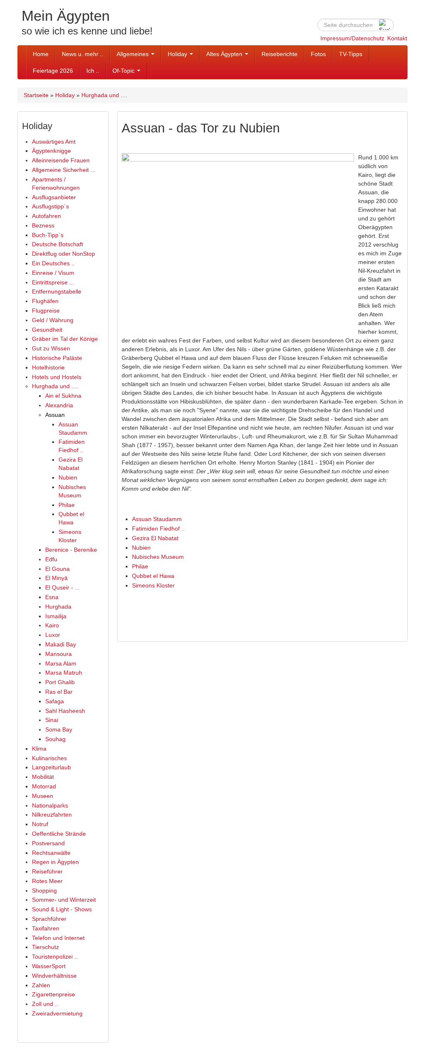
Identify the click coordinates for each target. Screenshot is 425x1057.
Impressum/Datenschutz (352, 38)
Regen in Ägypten (55, 862)
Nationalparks (50, 805)
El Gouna (57, 568)
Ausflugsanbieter (54, 197)
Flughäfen (45, 301)
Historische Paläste (57, 358)
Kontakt (397, 38)
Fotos (318, 54)
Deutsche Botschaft (57, 244)
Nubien (68, 477)
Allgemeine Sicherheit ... (63, 169)
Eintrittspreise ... (53, 282)
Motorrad (44, 786)
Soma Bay (58, 729)
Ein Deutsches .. (53, 263)
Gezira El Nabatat (155, 538)
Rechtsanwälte (51, 852)
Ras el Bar (59, 691)
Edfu (51, 559)
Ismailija (55, 616)
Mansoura (58, 654)
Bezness (43, 225)
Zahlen (41, 985)
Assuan (55, 414)
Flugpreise (46, 310)
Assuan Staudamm (157, 519)
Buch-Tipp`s (48, 235)
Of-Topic (124, 70)
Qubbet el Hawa (153, 576)
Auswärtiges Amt (54, 141)
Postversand (48, 843)
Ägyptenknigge (51, 150)
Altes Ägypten (225, 54)
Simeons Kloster (153, 585)
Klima (39, 748)
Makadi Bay (60, 644)
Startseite (36, 95)
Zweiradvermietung (57, 1013)
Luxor (52, 634)
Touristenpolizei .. (55, 956)
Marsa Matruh (63, 672)
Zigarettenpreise (53, 994)
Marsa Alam (60, 663)
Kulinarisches (49, 758)
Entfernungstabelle (56, 291)
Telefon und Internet (58, 938)
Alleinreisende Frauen (61, 160)
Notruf (40, 824)
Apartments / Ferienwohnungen (56, 183)
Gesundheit (47, 329)
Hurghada (58, 606)
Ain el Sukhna (63, 395)
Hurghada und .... (104, 95)
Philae (67, 505)
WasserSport (49, 966)
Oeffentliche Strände (59, 833)
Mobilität (43, 776)
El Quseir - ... (62, 587)
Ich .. (92, 70)
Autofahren (46, 216)
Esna (52, 597)
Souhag (55, 739)
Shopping (44, 890)
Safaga (54, 701)
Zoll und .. (45, 1004)
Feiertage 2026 (53, 70)
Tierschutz (45, 947)
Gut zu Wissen (51, 348)
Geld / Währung (52, 320)
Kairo (52, 625)
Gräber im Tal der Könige (65, 338)
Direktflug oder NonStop (63, 253)
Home (41, 54)
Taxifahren (45, 928)
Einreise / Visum (53, 272)
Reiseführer (47, 871)
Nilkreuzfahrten (52, 814)
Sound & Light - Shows (62, 909)
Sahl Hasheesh (65, 710)
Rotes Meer (47, 881)
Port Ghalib (60, 682)
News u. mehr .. (82, 54)
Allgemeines (133, 54)
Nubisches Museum (158, 556)
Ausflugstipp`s (50, 206)
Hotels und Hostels (56, 377)
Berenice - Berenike (71, 549)
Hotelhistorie (48, 367)
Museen (42, 796)
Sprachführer (49, 918)
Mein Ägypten (66, 15)
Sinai (51, 720)
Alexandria (59, 405)
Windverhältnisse (54, 975)
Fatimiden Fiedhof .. (158, 528)
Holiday (178, 54)
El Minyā (56, 578)
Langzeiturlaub (51, 767)
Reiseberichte (279, 54)
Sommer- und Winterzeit (64, 899)
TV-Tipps (350, 54)
